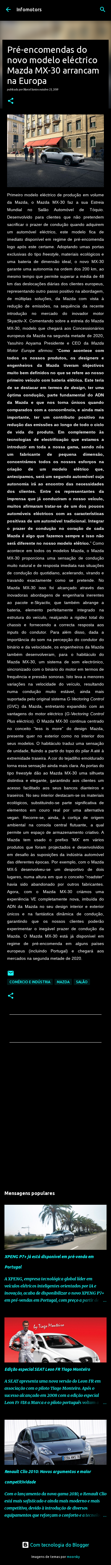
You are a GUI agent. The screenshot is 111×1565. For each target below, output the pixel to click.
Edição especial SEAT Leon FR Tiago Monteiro (47, 1369)
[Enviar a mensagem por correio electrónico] (10, 975)
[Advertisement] (55, 1116)
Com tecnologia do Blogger (59, 1545)
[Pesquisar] (102, 9)
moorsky (73, 1556)
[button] (10, 101)
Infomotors (29, 9)
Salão (82, 982)
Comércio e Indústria (29, 982)
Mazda (63, 982)
